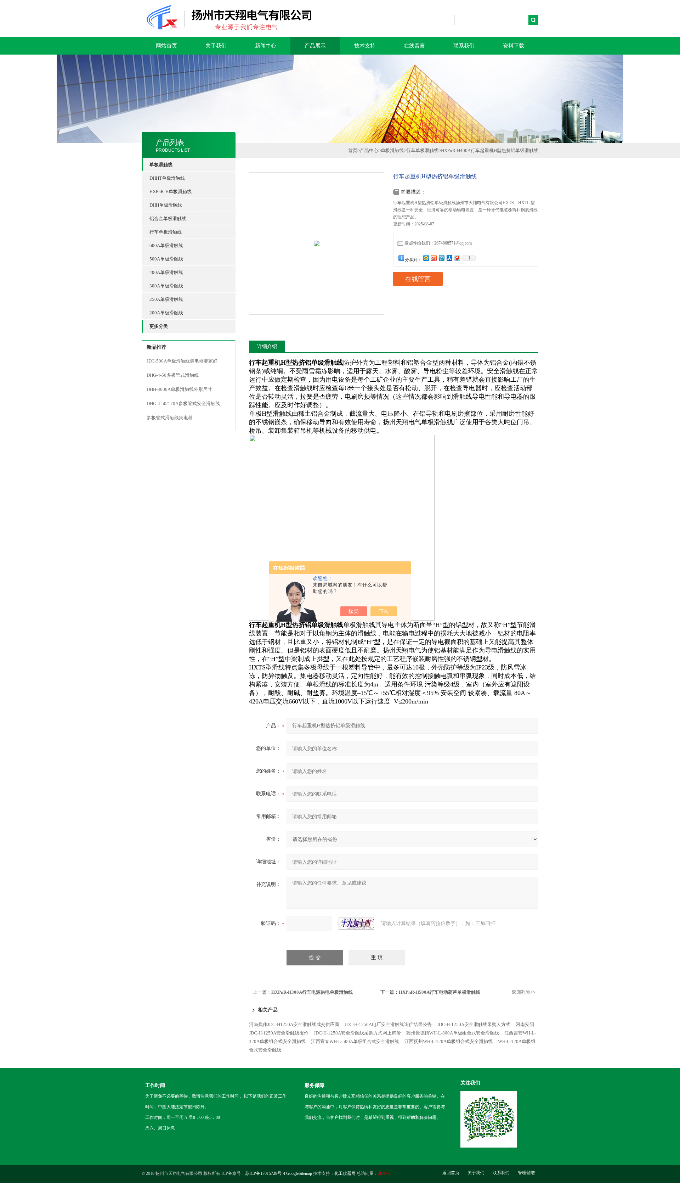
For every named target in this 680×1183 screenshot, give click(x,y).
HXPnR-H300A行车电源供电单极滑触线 (312, 992)
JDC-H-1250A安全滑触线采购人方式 (473, 1024)
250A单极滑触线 (166, 299)
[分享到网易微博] (457, 257)
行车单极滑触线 (165, 232)
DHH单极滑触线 (165, 205)
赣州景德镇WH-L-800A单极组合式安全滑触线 (452, 1033)
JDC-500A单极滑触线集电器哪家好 (182, 361)
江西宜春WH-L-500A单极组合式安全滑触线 (355, 1041)
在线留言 (414, 46)
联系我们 (464, 46)
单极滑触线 (392, 150)
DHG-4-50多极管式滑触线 (173, 375)
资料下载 (513, 46)
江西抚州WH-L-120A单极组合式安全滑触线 (448, 1041)
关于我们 (216, 46)
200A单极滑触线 (166, 312)
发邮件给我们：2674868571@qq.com (438, 243)
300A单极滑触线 (166, 285)
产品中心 (369, 150)
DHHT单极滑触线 (167, 178)
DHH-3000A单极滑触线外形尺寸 (179, 389)
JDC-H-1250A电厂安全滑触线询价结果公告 (388, 1024)
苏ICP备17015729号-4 (265, 1173)
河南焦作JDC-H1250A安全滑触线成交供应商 (294, 1024)
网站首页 (166, 46)
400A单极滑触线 (166, 272)
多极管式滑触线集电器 (170, 417)
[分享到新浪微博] (433, 257)
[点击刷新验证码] (356, 924)
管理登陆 (526, 1172)
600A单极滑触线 (166, 245)
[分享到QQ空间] (426, 257)
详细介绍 (267, 346)
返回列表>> (523, 992)
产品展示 (315, 46)
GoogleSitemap (299, 1173)
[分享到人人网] (449, 257)
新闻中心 (265, 46)
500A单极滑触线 (166, 259)
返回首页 (450, 1172)
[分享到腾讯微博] (441, 257)
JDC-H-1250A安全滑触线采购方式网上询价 (357, 1033)
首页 (352, 150)
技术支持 (364, 46)
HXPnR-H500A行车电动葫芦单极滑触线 (439, 992)
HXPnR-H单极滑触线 (170, 191)
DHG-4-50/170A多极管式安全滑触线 (183, 403)
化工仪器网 (345, 1173)
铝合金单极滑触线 (167, 218)
